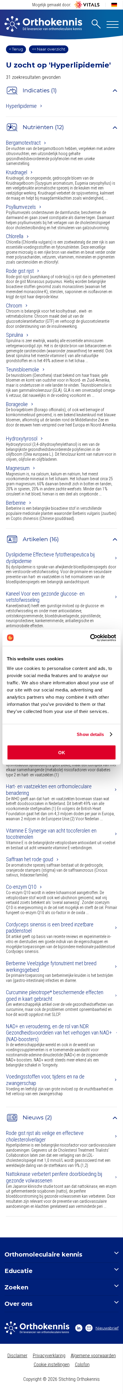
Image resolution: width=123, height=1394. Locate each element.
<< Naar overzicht (48, 49)
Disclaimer (17, 1355)
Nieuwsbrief (107, 1328)
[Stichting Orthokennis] (43, 24)
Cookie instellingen (52, 1364)
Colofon (82, 1364)
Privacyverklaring (49, 1355)
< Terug (16, 49)
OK (61, 752)
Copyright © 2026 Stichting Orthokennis (61, 1379)
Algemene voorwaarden (93, 1355)
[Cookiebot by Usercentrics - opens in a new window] (90, 638)
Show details (90, 734)
